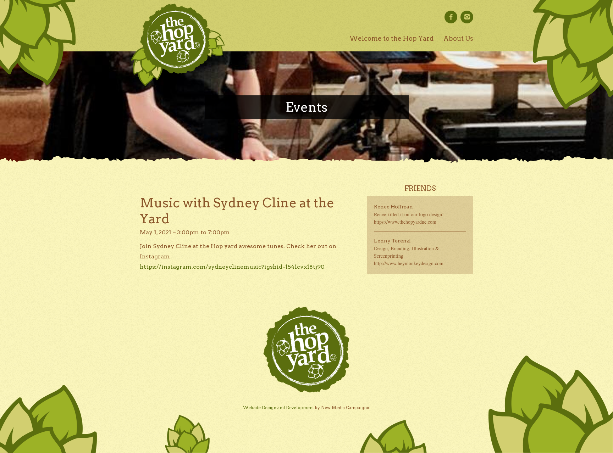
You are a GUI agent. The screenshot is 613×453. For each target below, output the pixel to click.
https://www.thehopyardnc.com (405, 221)
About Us (458, 38)
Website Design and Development (278, 407)
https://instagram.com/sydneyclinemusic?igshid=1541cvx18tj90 (232, 266)
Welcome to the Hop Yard (391, 38)
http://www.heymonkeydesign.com (408, 263)
